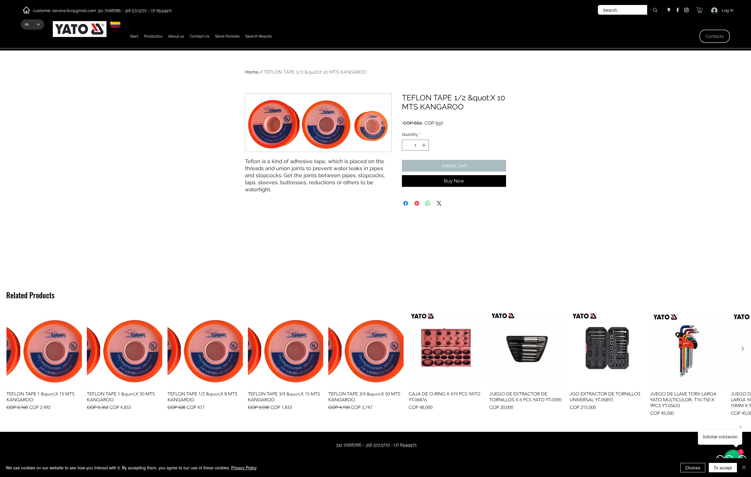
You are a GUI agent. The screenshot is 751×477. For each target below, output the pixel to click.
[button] (153, 36)
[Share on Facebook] (405, 203)
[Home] (26, 10)
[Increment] (424, 145)
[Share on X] (439, 203)
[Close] (743, 467)
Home (251, 72)
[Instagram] (686, 10)
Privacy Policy (244, 468)
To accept (723, 468)
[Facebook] (678, 10)
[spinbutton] (415, 145)
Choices (692, 468)
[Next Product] (742, 348)
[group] (375, 364)
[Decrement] (406, 145)
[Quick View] (44, 348)
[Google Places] (669, 10)
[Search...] (655, 10)
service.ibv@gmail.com (74, 10)
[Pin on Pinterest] (416, 203)
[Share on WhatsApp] (428, 203)
